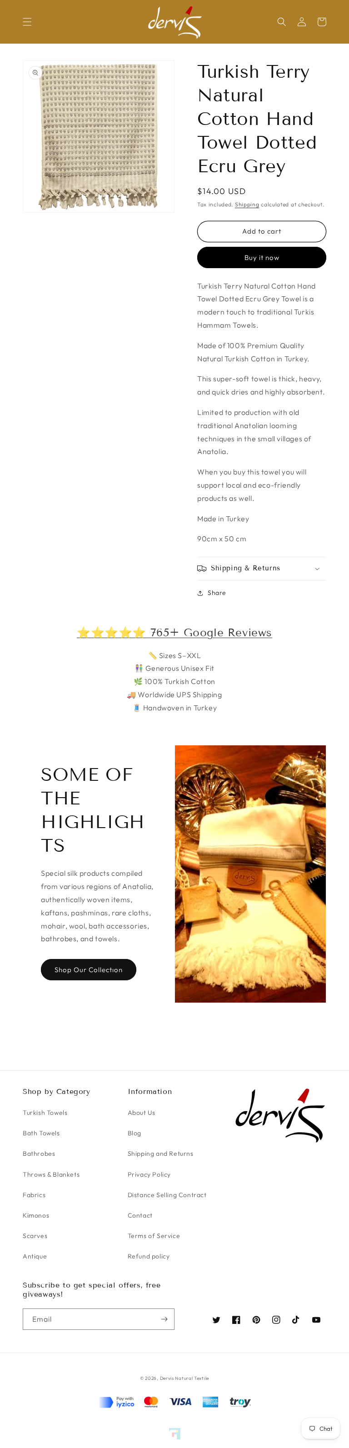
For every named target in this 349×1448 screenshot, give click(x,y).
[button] (27, 22)
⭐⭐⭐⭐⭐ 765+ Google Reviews (174, 632)
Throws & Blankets (51, 1174)
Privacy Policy (149, 1174)
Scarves (35, 1236)
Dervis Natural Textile (184, 1378)
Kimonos (36, 1215)
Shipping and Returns (161, 1153)
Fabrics (34, 1195)
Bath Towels (41, 1133)
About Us (141, 1112)
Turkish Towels (45, 1112)
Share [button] (217, 593)
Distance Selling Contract (167, 1195)
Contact (140, 1215)
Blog (134, 1133)
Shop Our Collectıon (89, 969)
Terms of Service (154, 1236)
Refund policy (149, 1256)
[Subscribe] (164, 1319)
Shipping (247, 204)
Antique (35, 1256)
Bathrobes (39, 1153)
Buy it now (261, 257)
